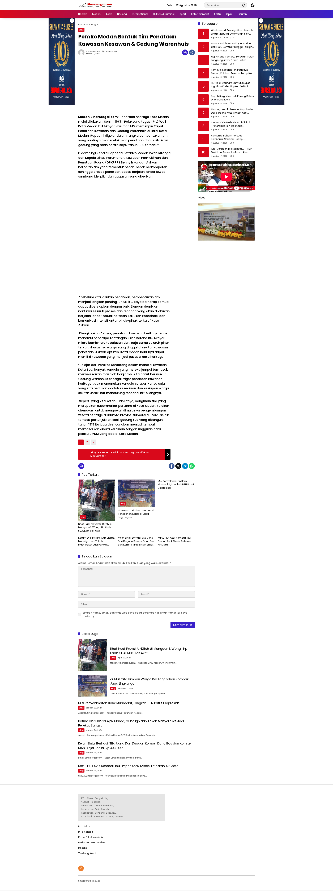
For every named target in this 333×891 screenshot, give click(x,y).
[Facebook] (171, 466)
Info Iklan (84, 826)
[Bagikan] (192, 52)
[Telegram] (185, 466)
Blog (81, 29)
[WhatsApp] (192, 466)
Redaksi (83, 848)
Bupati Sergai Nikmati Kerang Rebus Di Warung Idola (232, 98)
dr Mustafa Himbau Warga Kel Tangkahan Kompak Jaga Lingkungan (136, 514)
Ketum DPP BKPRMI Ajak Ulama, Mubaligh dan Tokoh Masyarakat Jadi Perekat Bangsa (96, 541)
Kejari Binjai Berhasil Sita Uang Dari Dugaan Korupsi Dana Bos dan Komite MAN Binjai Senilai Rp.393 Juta (136, 541)
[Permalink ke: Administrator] (82, 52)
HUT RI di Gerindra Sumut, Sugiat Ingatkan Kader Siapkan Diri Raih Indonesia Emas (230, 85)
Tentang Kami (87, 853)
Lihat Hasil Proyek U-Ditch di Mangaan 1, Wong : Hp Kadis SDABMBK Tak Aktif (95, 527)
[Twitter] (178, 466)
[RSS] (81, 868)
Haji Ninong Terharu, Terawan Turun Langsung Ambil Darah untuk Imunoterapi (232, 58)
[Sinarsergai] (95, 5)
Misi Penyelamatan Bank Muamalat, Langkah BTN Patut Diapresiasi (176, 485)
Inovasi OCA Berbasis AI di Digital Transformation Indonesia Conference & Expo (230, 124)
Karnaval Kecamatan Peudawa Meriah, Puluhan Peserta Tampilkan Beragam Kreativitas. (232, 71)
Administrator (93, 51)
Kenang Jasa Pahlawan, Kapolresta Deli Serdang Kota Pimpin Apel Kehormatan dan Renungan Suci (232, 111)
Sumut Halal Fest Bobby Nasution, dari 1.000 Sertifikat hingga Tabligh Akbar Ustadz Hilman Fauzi (231, 45)
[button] (243, 5)
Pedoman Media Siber (92, 842)
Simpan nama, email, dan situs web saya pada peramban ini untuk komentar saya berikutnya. (135, 614)
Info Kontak (85, 832)
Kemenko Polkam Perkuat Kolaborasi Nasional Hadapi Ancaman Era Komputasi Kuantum (232, 137)
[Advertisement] (124, 87)
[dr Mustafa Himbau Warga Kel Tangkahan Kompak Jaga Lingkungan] (136, 493)
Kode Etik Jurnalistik (90, 837)
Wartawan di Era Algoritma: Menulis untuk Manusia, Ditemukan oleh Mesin (232, 32)
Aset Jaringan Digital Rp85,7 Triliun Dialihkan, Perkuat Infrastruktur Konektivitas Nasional (231, 150)
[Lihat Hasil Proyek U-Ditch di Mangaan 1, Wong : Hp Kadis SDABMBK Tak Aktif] (96, 500)
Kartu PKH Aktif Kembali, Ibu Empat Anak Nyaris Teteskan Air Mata (175, 541)
